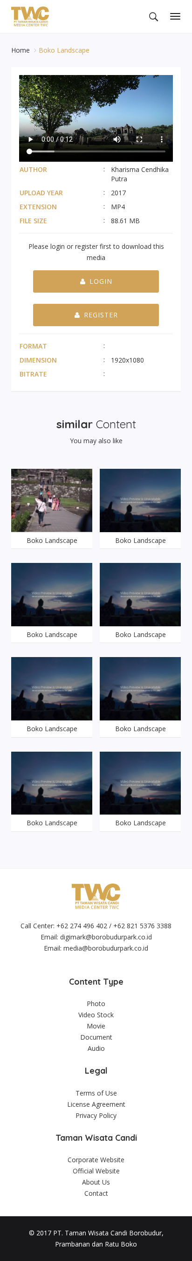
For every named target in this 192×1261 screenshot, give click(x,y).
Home (21, 50)
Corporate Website (96, 1159)
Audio (96, 1048)
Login (100, 281)
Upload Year (41, 192)
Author (33, 169)
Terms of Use (96, 1093)
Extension (38, 206)
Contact (96, 1193)
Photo (96, 1003)
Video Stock (96, 1014)
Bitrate (33, 374)
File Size (33, 220)
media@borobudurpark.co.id (105, 948)
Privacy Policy (96, 1115)
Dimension (38, 360)
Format (33, 346)
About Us (96, 1182)
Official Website (96, 1170)
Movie (96, 1025)
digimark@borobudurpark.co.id (106, 936)
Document (96, 1037)
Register (101, 314)
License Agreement (96, 1104)
